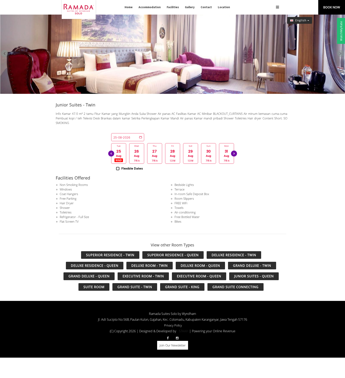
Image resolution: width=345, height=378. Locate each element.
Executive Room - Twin (143, 276)
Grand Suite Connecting (235, 287)
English (300, 20)
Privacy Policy (173, 325)
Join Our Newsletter (173, 345)
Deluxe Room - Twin (149, 265)
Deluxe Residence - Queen (94, 265)
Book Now (331, 7)
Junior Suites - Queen (254, 276)
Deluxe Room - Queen (200, 265)
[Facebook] (168, 338)
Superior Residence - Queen (173, 255)
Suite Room (93, 287)
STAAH (183, 331)
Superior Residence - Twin (110, 255)
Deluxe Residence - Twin (234, 255)
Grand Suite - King (182, 287)
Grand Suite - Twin (134, 287)
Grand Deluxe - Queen (89, 276)
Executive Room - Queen (199, 276)
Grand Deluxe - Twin (252, 265)
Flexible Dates (132, 169)
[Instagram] (177, 338)
